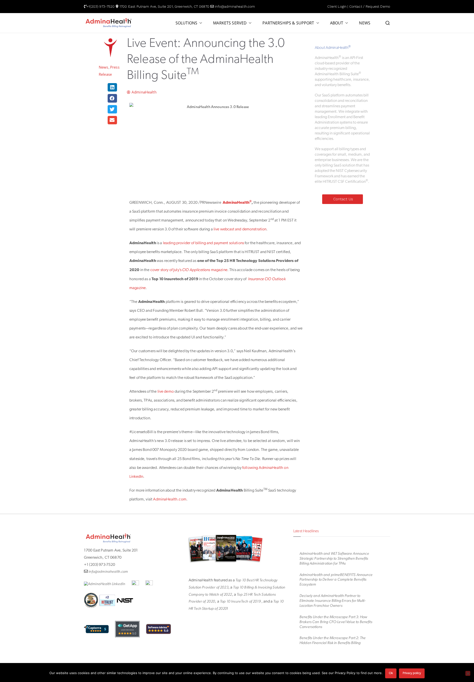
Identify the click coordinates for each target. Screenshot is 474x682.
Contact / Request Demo (369, 6)
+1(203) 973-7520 (101, 6)
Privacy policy (412, 673)
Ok (391, 673)
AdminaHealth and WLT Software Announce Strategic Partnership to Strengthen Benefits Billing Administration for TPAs (334, 558)
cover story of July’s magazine (188, 270)
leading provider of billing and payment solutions (203, 243)
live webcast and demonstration (240, 229)
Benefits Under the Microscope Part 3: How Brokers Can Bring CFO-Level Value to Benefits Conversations (335, 622)
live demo (166, 392)
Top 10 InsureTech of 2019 (240, 601)
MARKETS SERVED (230, 23)
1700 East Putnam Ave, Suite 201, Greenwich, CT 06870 (164, 6)
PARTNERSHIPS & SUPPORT (288, 23)
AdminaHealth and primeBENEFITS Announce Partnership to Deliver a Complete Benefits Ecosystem (336, 579)
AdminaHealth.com (169, 499)
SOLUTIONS (186, 23)
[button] (199, 23)
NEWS (364, 23)
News (103, 67)
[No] (467, 673)
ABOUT (336, 23)
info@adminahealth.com (235, 6)
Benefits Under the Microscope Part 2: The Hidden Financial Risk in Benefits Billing (332, 640)
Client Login (336, 6)
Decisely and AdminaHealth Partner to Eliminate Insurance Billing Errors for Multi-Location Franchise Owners (332, 600)
